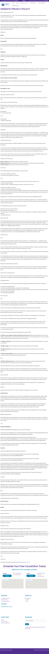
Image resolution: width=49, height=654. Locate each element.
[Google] (24, 0)
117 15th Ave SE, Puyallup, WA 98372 (7, 0)
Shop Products (15, 5)
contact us (27, 562)
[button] (28, 3)
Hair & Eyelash (41, 2)
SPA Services (33, 2)
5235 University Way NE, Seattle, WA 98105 (35, 0)
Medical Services (24, 2)
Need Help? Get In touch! (6, 606)
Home (13, 2)
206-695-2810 (45, 0)
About (17, 2)
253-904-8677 (16, 0)
